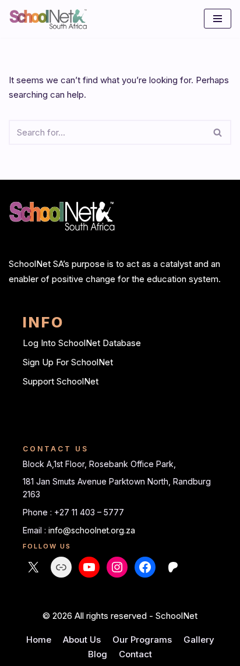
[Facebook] (145, 567)
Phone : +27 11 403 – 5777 (73, 512)
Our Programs (142, 639)
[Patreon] (173, 567)
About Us (82, 639)
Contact (135, 654)
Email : (35, 530)
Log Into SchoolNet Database (82, 342)
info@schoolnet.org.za (91, 530)
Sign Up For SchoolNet (68, 362)
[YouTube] (89, 567)
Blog (97, 654)
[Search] (218, 132)
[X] (33, 567)
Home (38, 639)
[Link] (61, 567)
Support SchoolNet (60, 381)
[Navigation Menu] (217, 19)
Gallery (198, 639)
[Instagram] (117, 567)
